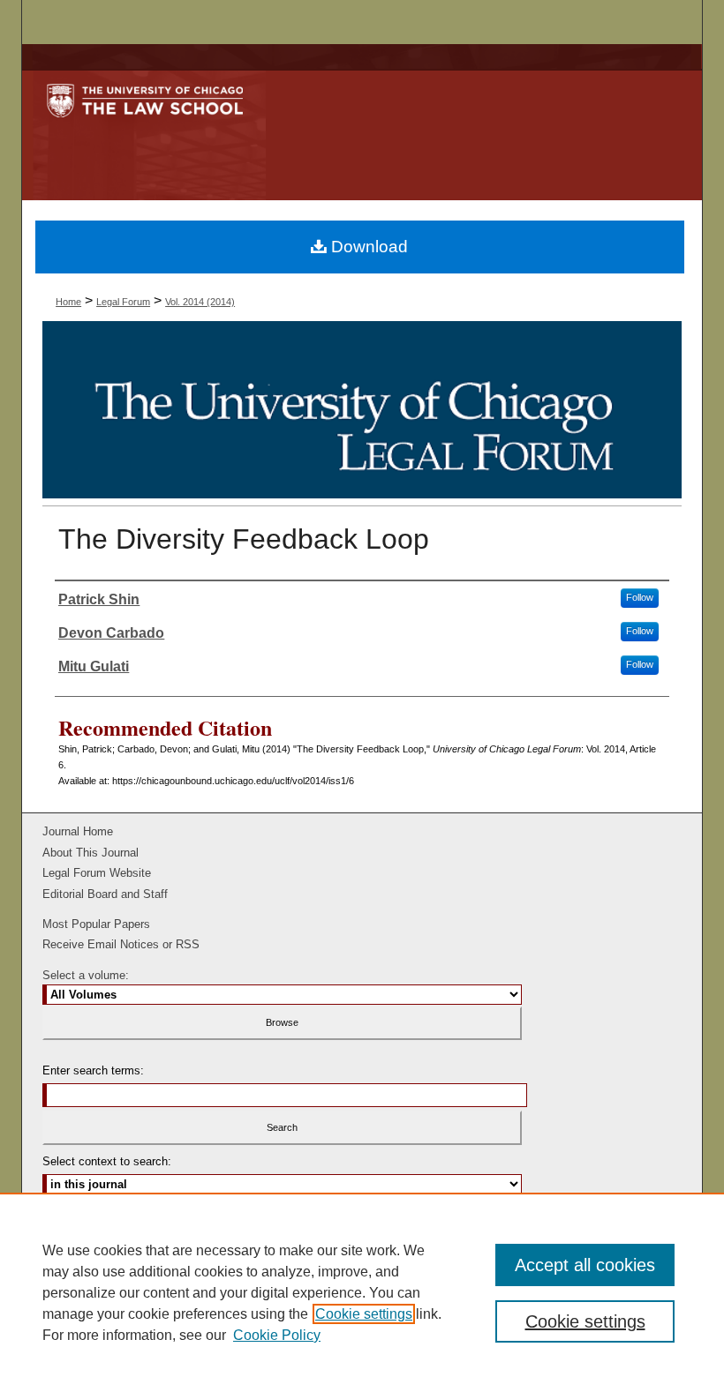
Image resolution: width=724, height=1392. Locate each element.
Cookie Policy (277, 1335)
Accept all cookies (585, 1265)
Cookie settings (363, 1313)
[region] (362, 1292)
